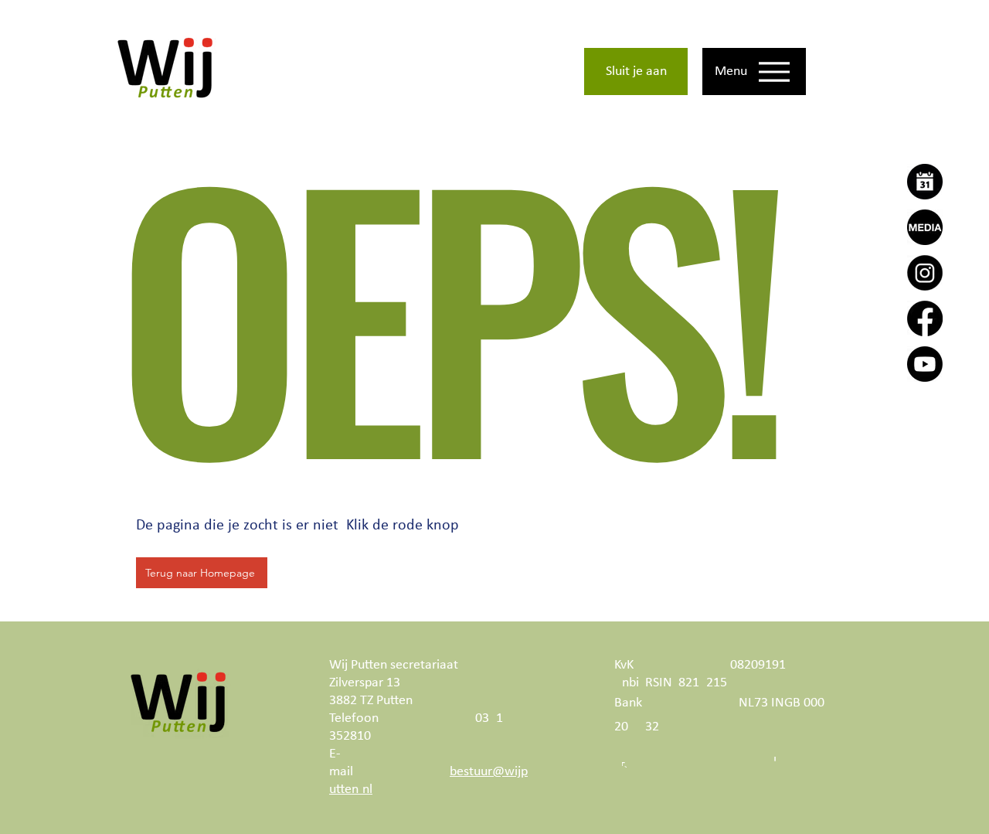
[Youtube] (925, 364)
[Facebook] (925, 318)
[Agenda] (925, 181)
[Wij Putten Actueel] (925, 227)
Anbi (626, 683)
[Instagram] (925, 273)
